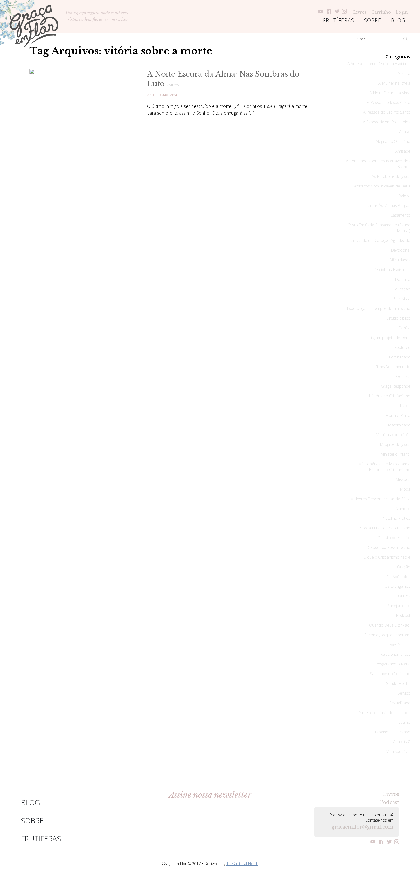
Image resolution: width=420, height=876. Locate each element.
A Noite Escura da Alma (162, 95)
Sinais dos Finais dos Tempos (384, 712)
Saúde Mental (398, 683)
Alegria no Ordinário (393, 141)
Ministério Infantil (395, 454)
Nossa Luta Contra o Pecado (384, 528)
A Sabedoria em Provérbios (386, 122)
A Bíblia (404, 73)
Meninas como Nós (393, 434)
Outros (404, 596)
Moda (405, 489)
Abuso (404, 131)
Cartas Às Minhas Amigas (388, 205)
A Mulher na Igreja (394, 83)
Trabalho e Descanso (391, 732)
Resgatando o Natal (393, 664)
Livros (360, 12)
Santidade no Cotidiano (390, 673)
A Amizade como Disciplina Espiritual (378, 63)
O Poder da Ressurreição (388, 547)
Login (402, 12)
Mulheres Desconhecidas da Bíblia (380, 499)
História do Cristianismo (389, 396)
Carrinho (381, 12)
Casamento (400, 215)
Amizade (402, 151)
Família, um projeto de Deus (386, 337)
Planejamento (398, 605)
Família (404, 328)
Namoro (402, 508)
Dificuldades (399, 260)
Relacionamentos (395, 654)
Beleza (404, 195)
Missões (402, 479)
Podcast (403, 615)
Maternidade (399, 425)
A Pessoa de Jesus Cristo (388, 102)
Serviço (404, 693)
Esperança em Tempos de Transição (378, 308)
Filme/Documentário (392, 366)
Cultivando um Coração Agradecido (379, 240)
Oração (403, 567)
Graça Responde (395, 386)
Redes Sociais (398, 644)
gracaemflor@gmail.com (362, 827)
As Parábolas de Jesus (391, 176)
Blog (398, 20)
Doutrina (402, 279)
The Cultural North (242, 863)
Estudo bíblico (398, 318)
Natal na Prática (396, 518)
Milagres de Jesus (395, 444)
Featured (402, 347)
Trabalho (402, 722)
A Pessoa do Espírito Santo (386, 112)
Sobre (372, 20)
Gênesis (403, 376)
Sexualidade (399, 703)
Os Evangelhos (397, 586)
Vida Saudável (398, 751)
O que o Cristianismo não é (386, 557)
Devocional (400, 250)
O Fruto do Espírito (393, 537)
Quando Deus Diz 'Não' (389, 625)
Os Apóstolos (398, 576)
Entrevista (401, 298)
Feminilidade (399, 357)
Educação (401, 289)
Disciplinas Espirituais (392, 269)
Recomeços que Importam (387, 635)
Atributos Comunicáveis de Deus (382, 186)
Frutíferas (338, 20)
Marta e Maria (397, 415)
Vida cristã (401, 741)
